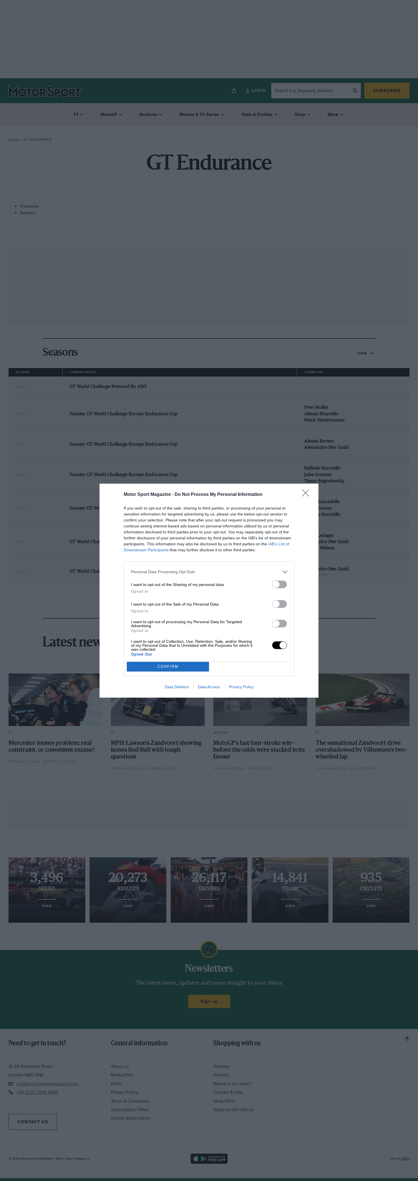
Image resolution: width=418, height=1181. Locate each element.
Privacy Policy (241, 687)
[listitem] (209, 572)
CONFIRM (168, 666)
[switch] (279, 584)
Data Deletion (177, 687)
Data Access (209, 687)
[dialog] (209, 591)
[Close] (307, 494)
